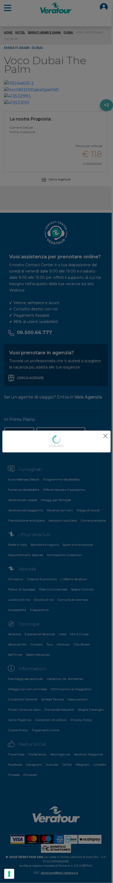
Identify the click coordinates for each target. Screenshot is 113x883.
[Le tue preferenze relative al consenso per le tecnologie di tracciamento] (9, 874)
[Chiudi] (105, 436)
